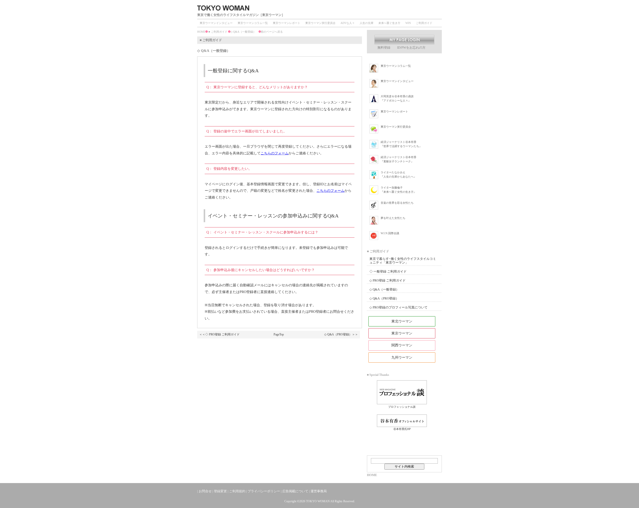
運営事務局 (319, 491)
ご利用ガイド (424, 22)
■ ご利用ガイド (217, 31)
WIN (408, 22)
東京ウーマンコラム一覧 (253, 22)
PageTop (279, 334)
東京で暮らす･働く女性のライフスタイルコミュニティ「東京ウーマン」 (402, 260)
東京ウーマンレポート (286, 22)
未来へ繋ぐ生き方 (389, 22)
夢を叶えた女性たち (393, 217)
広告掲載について (295, 491)
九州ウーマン (401, 357)
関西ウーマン (401, 345)
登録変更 (220, 491)
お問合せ (205, 491)
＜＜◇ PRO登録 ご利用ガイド (219, 334)
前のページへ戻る (272, 31)
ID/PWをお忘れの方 (411, 47)
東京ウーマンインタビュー (216, 22)
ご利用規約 (237, 491)
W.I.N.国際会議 (390, 233)
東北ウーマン (401, 321)
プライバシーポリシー (264, 491)
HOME (201, 31)
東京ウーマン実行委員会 (320, 22)
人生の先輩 (366, 22)
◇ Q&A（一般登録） (384, 289)
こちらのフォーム (275, 153)
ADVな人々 (347, 22)
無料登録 (384, 47)
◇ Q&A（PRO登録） (384, 298)
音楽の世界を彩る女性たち (397, 202)
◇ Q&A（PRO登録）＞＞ (341, 334)
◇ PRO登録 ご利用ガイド (387, 280)
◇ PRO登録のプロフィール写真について (398, 307)
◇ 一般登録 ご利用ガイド (388, 271)
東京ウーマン (401, 333)
